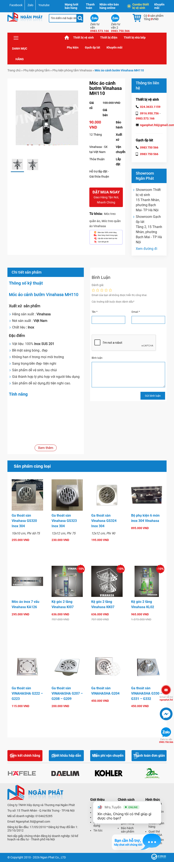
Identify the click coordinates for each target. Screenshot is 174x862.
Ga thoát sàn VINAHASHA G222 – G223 (27, 693)
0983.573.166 (145, 118)
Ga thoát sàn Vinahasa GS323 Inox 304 (64, 520)
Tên (94, 311)
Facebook (16, 5)
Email (136, 311)
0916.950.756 (149, 113)
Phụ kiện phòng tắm (36, 70)
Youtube (43, 5)
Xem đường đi (146, 249)
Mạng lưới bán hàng (71, 6)
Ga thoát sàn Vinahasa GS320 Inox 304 (24, 520)
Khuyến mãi (159, 6)
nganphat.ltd (166, 698)
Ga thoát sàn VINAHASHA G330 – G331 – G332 (146, 693)
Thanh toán (90, 6)
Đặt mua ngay (106, 197)
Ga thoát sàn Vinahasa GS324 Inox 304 (103, 520)
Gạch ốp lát (92, 47)
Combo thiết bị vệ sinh (140, 6)
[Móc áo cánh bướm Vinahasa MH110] (17, 164)
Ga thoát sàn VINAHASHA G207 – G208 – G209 (67, 693)
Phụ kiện (73, 47)
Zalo (30, 5)
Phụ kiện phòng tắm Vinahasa (72, 70)
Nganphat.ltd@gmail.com (33, 821)
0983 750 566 (149, 147)
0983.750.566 (166, 741)
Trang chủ (67, 38)
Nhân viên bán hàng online (109, 6)
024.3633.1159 (150, 106)
